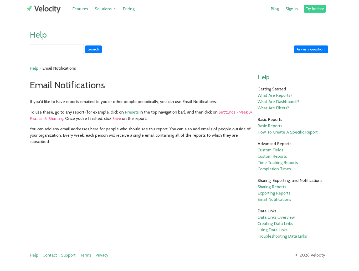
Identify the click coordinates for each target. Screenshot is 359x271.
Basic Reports (270, 125)
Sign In (292, 8)
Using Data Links (273, 229)
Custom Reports (272, 156)
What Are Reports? (275, 95)
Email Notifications (274, 199)
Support (68, 255)
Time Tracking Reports (278, 162)
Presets (132, 112)
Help (38, 34)
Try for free (315, 8)
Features (80, 8)
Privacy (101, 255)
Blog (275, 8)
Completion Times (274, 168)
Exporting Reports (274, 193)
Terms (85, 255)
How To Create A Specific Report (288, 132)
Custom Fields (270, 149)
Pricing (129, 8)
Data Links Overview (276, 217)
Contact (50, 255)
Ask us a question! (311, 49)
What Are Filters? (273, 107)
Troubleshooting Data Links (282, 236)
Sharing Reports (272, 186)
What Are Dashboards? (278, 101)
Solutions (104, 8)
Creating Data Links (275, 223)
